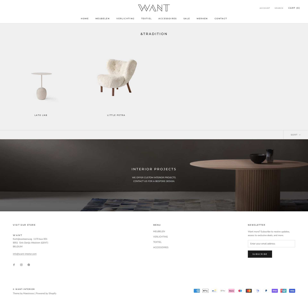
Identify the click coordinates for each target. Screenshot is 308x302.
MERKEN (202, 18)
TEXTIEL (146, 18)
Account (265, 8)
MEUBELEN (102, 18)
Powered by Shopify (46, 293)
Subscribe (259, 254)
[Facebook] (14, 264)
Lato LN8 (40, 115)
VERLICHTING (125, 18)
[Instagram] (21, 264)
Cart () (294, 8)
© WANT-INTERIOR (24, 289)
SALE (187, 18)
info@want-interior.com (25, 253)
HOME (85, 18)
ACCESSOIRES (167, 18)
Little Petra (116, 115)
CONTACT (221, 18)
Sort (295, 135)
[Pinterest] (29, 264)
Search (279, 8)
